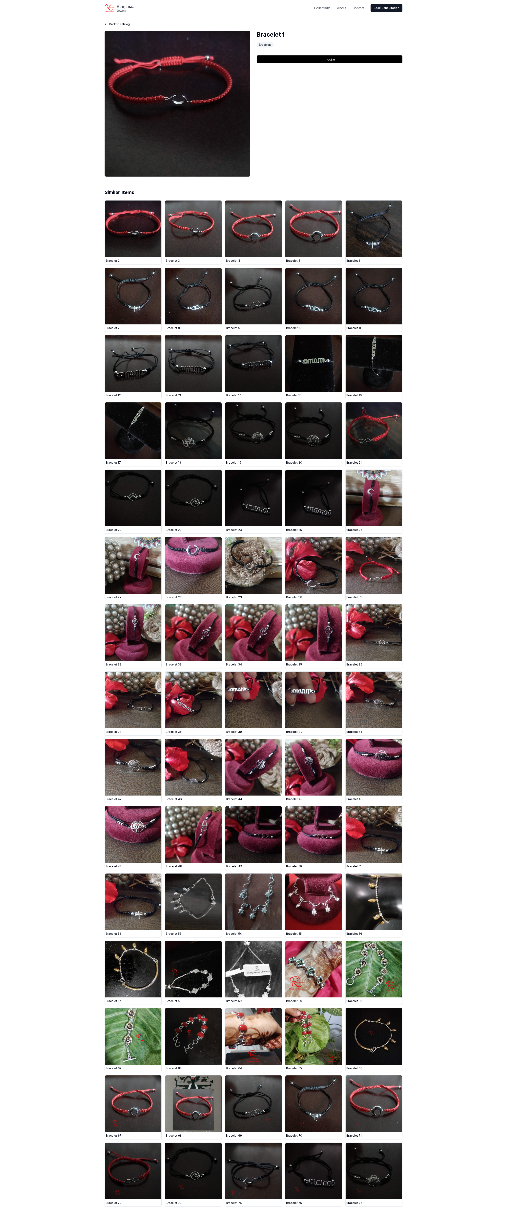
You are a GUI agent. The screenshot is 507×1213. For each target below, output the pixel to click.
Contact (358, 8)
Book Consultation (386, 8)
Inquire (329, 59)
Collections (322, 8)
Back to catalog (119, 24)
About (341, 8)
